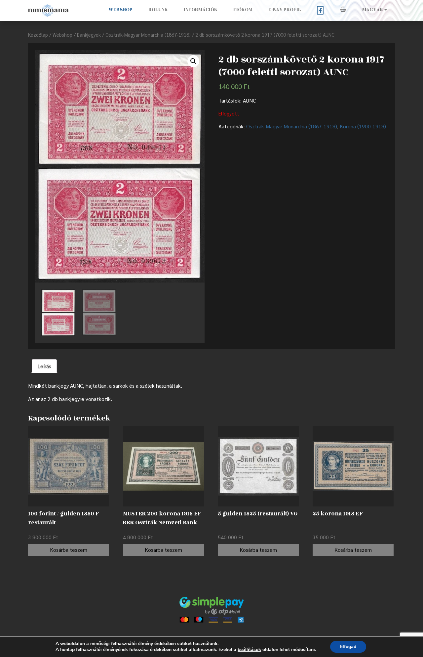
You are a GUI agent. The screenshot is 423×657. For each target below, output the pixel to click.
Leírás (44, 366)
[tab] (44, 366)
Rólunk (158, 10)
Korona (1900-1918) (363, 126)
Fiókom (242, 10)
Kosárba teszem (68, 549)
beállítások (249, 650)
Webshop (120, 10)
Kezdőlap (38, 34)
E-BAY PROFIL (284, 10)
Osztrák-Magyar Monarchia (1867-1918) (148, 34)
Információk (200, 10)
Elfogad (348, 646)
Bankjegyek (89, 34)
